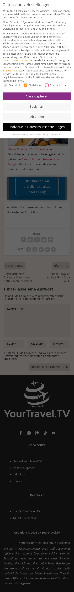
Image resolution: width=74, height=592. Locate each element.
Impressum (56, 134)
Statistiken (35, 85)
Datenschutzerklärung (15, 60)
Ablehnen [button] (37, 117)
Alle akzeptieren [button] (37, 96)
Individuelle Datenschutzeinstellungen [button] (37, 127)
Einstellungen (10, 70)
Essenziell (14, 85)
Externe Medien (59, 85)
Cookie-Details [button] (20, 134)
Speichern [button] (37, 106)
